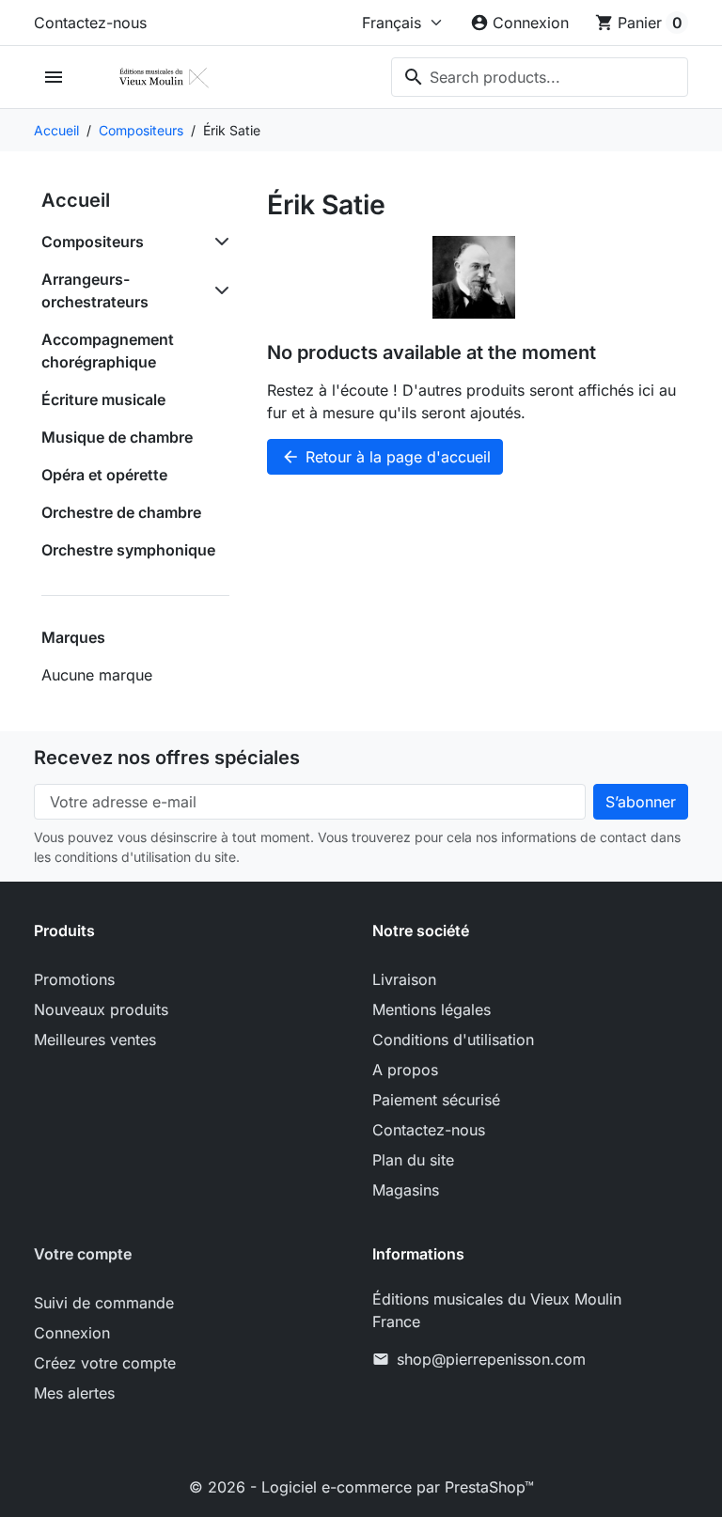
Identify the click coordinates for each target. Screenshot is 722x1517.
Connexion (72, 1332)
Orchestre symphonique (128, 549)
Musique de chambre (117, 437)
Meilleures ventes (95, 1039)
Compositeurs (92, 241)
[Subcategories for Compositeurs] (218, 242)
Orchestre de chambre (121, 512)
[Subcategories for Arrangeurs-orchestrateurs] (218, 290)
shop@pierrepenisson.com (491, 1359)
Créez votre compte (105, 1362)
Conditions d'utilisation (453, 1039)
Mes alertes (74, 1393)
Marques (73, 637)
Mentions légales (431, 1009)
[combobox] (539, 77)
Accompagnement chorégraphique (107, 350)
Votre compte (83, 1253)
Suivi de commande (104, 1302)
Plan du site (413, 1159)
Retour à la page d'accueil (386, 456)
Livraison (404, 979)
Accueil (75, 200)
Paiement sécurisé (436, 1099)
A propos (405, 1069)
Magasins (405, 1190)
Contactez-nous (90, 22)
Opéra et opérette (104, 474)
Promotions (74, 979)
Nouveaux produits (101, 1009)
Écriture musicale (103, 399)
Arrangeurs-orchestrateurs (95, 290)
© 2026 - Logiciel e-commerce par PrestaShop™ (361, 1487)
